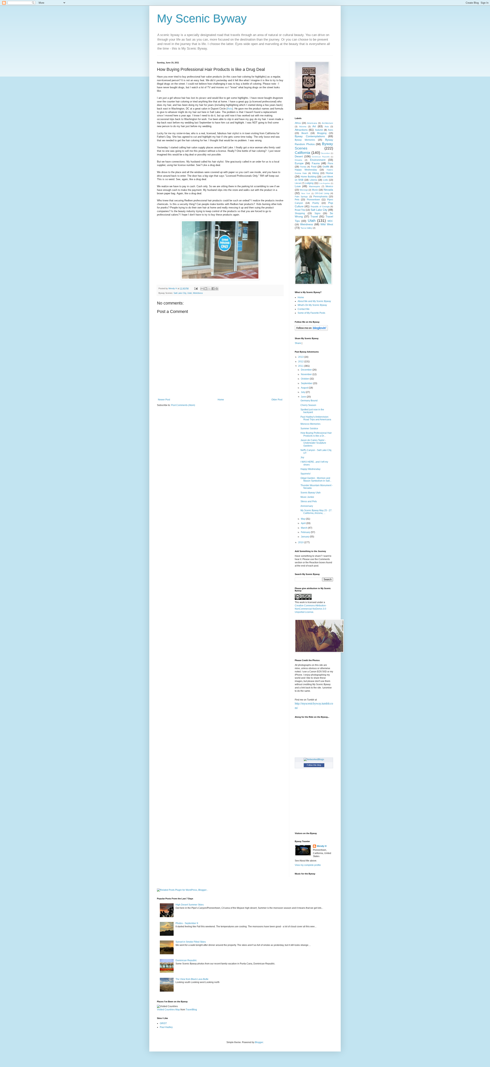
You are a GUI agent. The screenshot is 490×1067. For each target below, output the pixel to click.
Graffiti (326, 166)
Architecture (327, 123)
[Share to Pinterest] (217, 289)
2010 (301, 542)
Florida (303, 167)
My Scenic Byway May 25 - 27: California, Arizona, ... (316, 511)
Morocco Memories (310, 424)
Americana (312, 123)
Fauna (316, 163)
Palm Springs (301, 196)
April (303, 523)
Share (298, 343)
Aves (330, 130)
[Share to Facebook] (213, 289)
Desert (299, 156)
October (305, 378)
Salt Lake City (180, 293)
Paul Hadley (166, 1027)
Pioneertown (313, 199)
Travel (314, 216)
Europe (299, 163)
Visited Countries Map (168, 1009)
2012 (301, 361)
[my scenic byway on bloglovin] (311, 330)
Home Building (308, 176)
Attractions (301, 129)
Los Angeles (324, 183)
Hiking (315, 173)
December (325, 153)
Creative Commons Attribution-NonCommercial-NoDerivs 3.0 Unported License (311, 608)
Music (315, 190)
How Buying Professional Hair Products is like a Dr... (316, 434)
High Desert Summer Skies (190, 904)
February (306, 532)
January (305, 536)
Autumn (319, 130)
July (303, 392)
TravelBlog (191, 1009)
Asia (327, 126)
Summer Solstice (309, 428)
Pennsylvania (320, 196)
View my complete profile (308, 865)
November (306, 374)
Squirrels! (305, 473)
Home (221, 399)
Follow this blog (314, 765)
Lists (325, 180)
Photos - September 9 (187, 923)
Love (298, 186)
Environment (317, 159)
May (303, 519)
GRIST (163, 1023)
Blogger (259, 1042)
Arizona (302, 126)
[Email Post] (195, 288)
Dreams (298, 160)
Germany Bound (309, 400)
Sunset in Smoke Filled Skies (191, 941)
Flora (330, 163)
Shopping (300, 213)
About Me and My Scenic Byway (314, 301)
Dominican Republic (321, 157)
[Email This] (202, 289)
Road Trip (300, 210)
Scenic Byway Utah (311, 492)
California (302, 153)
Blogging (322, 133)
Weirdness (198, 293)
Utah (189, 293)
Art (314, 126)
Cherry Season (308, 405)
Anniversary (307, 506)
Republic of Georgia (320, 206)
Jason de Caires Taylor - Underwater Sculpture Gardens (313, 443)
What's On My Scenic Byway (312, 305)
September (307, 383)
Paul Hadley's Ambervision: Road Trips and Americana (316, 418)
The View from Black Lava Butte (192, 979)
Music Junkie (307, 497)
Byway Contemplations (310, 136)
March (304, 528)
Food (313, 166)
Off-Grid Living (322, 193)
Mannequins (314, 186)
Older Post (276, 399)
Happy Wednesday (306, 169)
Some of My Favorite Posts (311, 313)
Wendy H (322, 846)
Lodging (309, 183)
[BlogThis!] (206, 289)
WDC (330, 221)
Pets (297, 199)
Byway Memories (305, 140)
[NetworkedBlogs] (314, 759)
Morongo (304, 190)
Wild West (326, 224)
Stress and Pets (309, 501)
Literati (298, 183)
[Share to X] (209, 289)
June (304, 396)
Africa (298, 123)
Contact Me (304, 309)
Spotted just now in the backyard (312, 411)
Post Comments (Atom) (183, 405)
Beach (304, 133)
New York (305, 193)
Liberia (313, 180)
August (305, 387)
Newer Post (164, 399)
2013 (301, 357)
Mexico (329, 186)
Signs (317, 213)
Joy (302, 457)
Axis (229, 108)
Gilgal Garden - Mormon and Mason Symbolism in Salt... (316, 479)
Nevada (328, 189)
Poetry (315, 203)
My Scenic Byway (202, 18)
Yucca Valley (306, 228)
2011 (301, 366)
